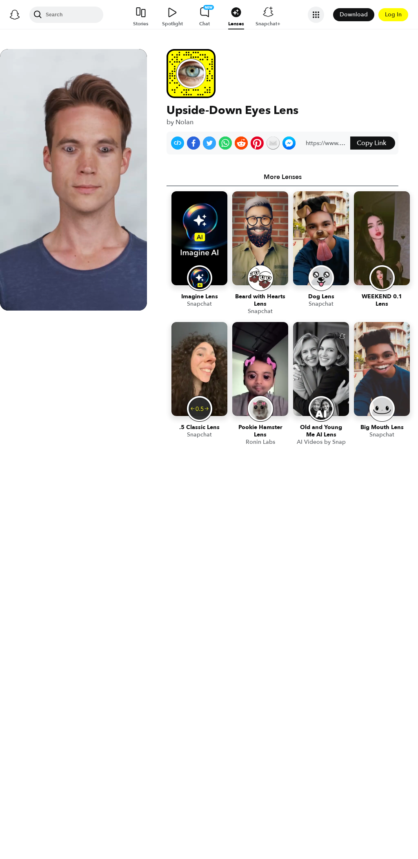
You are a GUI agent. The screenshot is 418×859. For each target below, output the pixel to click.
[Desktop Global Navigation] (14, 14)
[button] (177, 143)
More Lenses (283, 176)
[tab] (282, 177)
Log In (393, 14)
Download (354, 14)
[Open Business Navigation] (316, 15)
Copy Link (371, 143)
